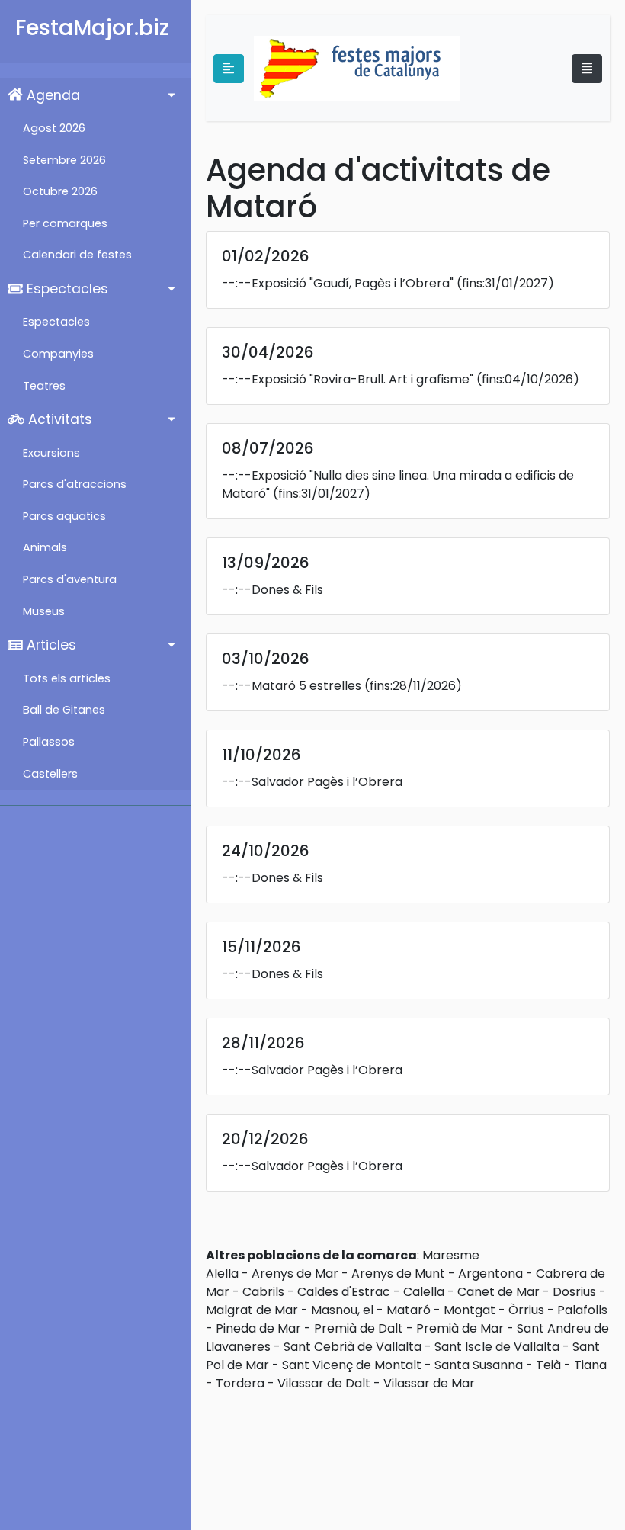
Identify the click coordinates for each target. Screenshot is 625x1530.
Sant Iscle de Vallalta (496, 1346)
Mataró (408, 1310)
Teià (548, 1365)
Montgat (469, 1310)
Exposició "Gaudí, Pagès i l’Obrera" (353, 283)
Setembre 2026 (64, 160)
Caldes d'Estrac (343, 1292)
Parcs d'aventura (70, 579)
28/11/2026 (263, 1043)
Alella (222, 1273)
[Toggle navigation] (587, 68)
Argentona (490, 1273)
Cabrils (263, 1292)
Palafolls (582, 1310)
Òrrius (526, 1310)
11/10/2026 (261, 754)
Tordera (240, 1383)
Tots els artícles (67, 678)
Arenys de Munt (398, 1273)
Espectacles (65, 289)
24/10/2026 (265, 850)
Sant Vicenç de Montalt (351, 1365)
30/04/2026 (268, 352)
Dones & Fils (287, 589)
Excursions (51, 452)
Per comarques (65, 223)
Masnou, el (342, 1310)
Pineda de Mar (258, 1328)
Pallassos (49, 741)
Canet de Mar (498, 1292)
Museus (44, 611)
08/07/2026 (268, 448)
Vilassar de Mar (429, 1383)
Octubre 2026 (60, 191)
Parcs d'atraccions (75, 484)
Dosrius (574, 1292)
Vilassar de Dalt (323, 1383)
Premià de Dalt (358, 1328)
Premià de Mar (460, 1328)
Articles (49, 645)
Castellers (50, 773)
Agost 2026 (54, 128)
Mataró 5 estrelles (306, 685)
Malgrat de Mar (252, 1310)
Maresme (450, 1255)
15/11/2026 (261, 946)
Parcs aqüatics (64, 516)
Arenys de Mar (295, 1273)
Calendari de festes (77, 254)
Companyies (58, 353)
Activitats (58, 419)
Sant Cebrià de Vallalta (352, 1346)
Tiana (590, 1365)
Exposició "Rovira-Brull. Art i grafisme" (362, 379)
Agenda (51, 95)
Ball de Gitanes (64, 709)
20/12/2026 (265, 1139)
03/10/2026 (265, 658)
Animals (45, 547)
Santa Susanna (478, 1365)
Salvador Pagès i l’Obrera (327, 782)
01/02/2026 (265, 256)
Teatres (44, 385)
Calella (423, 1292)
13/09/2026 (265, 562)
